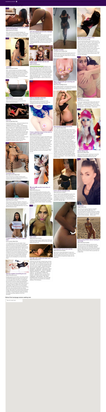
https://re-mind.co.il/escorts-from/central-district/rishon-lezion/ (68, 1)
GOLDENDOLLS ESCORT (10, 1)
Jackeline (8, 67)
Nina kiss (8, 120)
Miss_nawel (33, 236)
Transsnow (81, 205)
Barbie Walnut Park (83, 151)
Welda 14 (80, 98)
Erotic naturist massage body (62, 190)
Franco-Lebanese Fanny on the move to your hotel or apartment (41, 132)
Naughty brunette (58, 49)
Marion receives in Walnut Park (86, 37)
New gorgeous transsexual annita (63, 126)
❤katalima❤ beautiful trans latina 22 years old (40, 188)
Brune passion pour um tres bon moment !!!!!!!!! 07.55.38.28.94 (17, 28)
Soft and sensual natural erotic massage (41, 31)
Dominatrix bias (10, 173)
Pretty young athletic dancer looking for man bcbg (89, 240)
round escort (9, 97)
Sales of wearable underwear (38, 97)
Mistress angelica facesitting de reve (16, 273)
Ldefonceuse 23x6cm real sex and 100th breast (39, 62)
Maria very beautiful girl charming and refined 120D (64, 82)
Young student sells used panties (15, 198)
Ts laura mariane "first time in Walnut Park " (16, 239)
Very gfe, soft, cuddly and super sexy (40, 258)
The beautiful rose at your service (63, 249)
